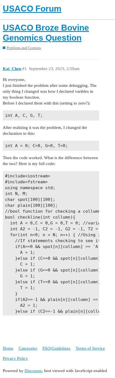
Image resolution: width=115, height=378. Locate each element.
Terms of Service (90, 348)
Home (8, 348)
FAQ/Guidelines (56, 348)
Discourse (33, 370)
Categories (28, 348)
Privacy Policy (15, 358)
